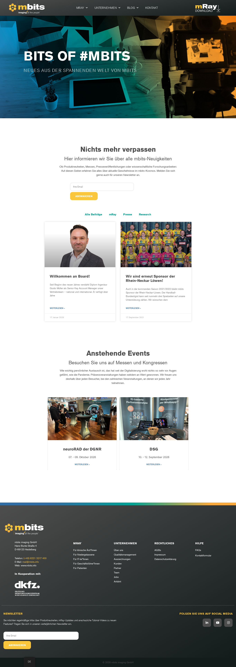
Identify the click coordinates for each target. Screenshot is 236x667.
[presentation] (52, 433)
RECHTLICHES (164, 543)
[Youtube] (218, 623)
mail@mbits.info (30, 561)
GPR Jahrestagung (154, 449)
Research (145, 214)
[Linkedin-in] (207, 623)
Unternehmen (106, 7)
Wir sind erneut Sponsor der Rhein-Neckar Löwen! (150, 278)
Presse (127, 214)
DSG (82, 449)
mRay (80, 7)
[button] (116, 475)
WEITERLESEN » (82, 464)
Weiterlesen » (57, 308)
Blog (131, 7)
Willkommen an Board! (70, 276)
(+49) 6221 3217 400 (34, 558)
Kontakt (151, 7)
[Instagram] (228, 623)
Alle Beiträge (93, 214)
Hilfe (199, 543)
